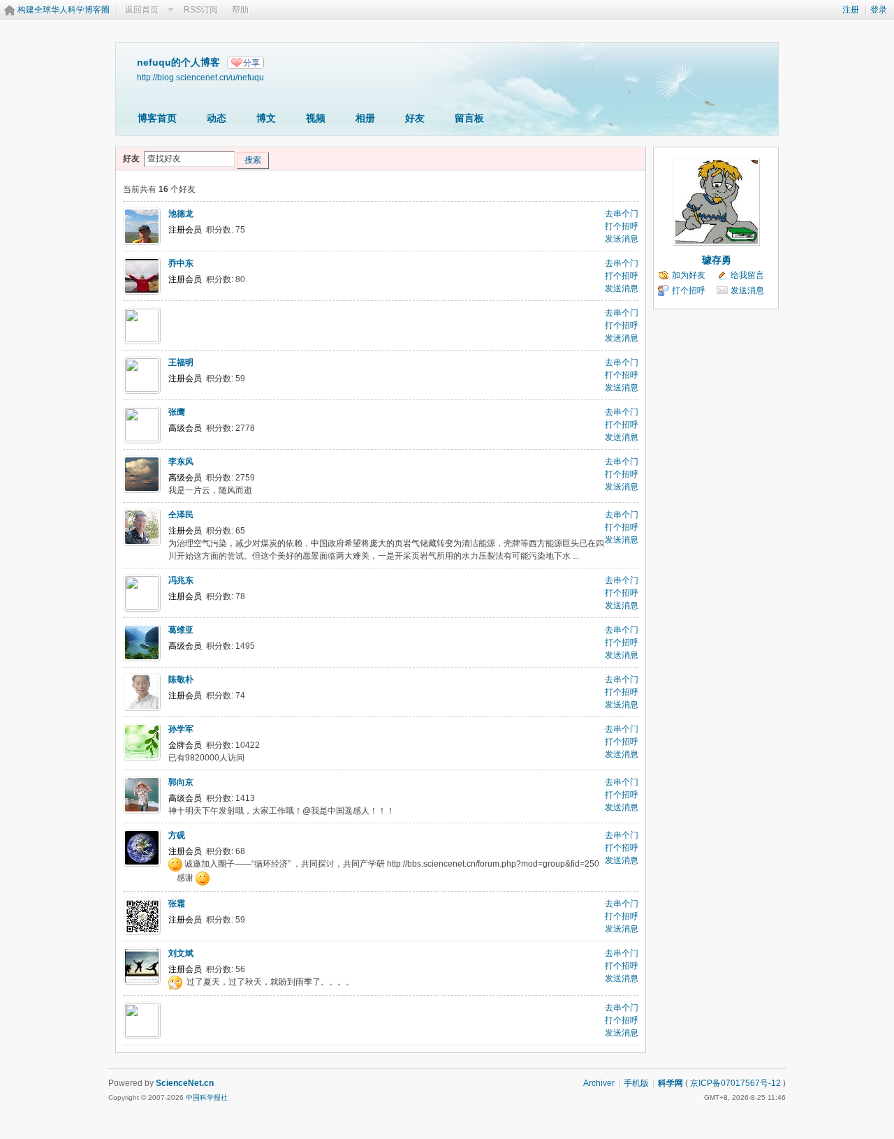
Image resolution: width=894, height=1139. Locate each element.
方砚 (176, 835)
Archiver (599, 1083)
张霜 (176, 904)
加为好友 (688, 275)
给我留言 (747, 275)
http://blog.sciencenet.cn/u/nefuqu (200, 77)
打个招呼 (621, 226)
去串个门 (621, 214)
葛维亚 (180, 630)
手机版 (636, 1083)
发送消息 (621, 239)
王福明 (180, 362)
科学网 (670, 1083)
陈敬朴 (180, 679)
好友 (415, 118)
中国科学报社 (207, 1097)
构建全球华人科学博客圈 (63, 10)
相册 (365, 118)
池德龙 (180, 214)
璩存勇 (716, 259)
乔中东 (180, 263)
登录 (878, 10)
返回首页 (142, 10)
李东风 (180, 461)
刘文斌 (180, 953)
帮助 (240, 10)
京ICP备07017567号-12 (735, 1083)
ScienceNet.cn (185, 1083)
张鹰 (176, 412)
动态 (216, 118)
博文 (266, 118)
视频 (315, 118)
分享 (251, 63)
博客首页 (157, 118)
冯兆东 (180, 580)
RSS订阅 (201, 10)
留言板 (469, 118)
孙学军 (180, 729)
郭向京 (180, 782)
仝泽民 (180, 515)
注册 (850, 10)
